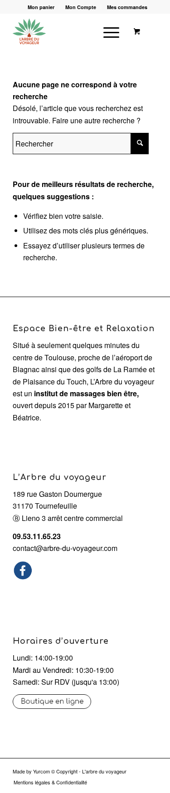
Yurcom (41, 771)
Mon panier (41, 7)
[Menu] (106, 31)
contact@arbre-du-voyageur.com (65, 548)
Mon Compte (80, 7)
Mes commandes (127, 7)
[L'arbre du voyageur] (70, 31)
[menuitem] (41, 7)
